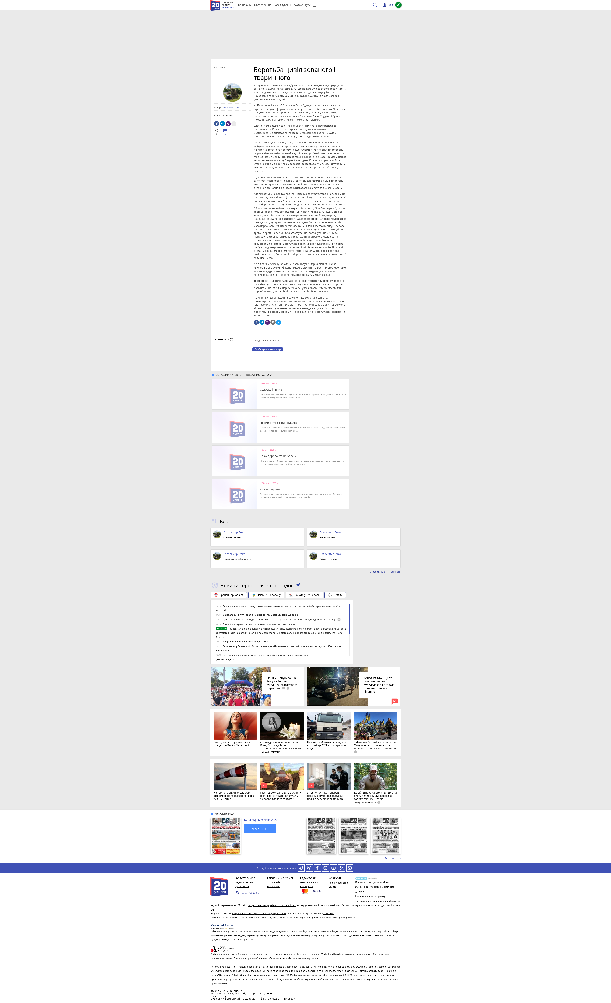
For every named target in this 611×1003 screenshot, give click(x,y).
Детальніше (242, 886)
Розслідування (283, 5)
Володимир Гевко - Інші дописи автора (244, 375)
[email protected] (221, 996)
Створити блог (378, 572)
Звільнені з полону (269, 595)
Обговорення (262, 5)
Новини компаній (338, 882)
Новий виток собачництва (278, 423)
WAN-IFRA (328, 913)
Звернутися (273, 886)
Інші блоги (219, 67)
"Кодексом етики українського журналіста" (272, 905)
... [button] (314, 5)
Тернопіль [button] (227, 7)
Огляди (337, 595)
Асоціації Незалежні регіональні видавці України (259, 913)
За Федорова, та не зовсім (278, 456)
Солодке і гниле (271, 389)
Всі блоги (396, 572)
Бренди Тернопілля (231, 595)
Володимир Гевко (234, 532)
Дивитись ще (225, 660)
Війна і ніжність (328, 558)
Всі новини (245, 5)
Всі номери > (393, 858)
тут (212, 909)
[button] (298, 585)
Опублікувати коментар (267, 349)
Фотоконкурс (302, 5)
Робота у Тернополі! (307, 595)
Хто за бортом (270, 489)
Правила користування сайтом (372, 882)
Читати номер (260, 828)
